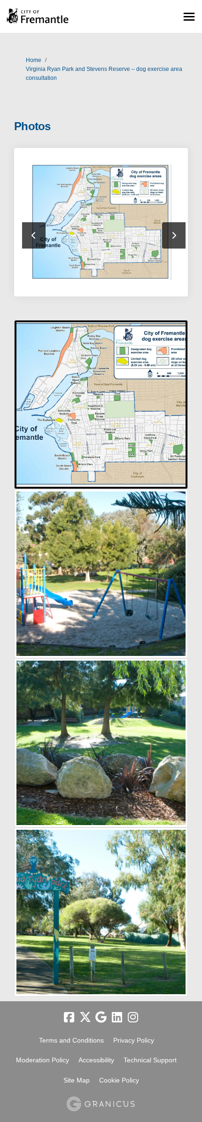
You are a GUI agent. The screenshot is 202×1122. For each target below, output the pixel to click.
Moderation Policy (42, 1060)
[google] (101, 1017)
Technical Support (150, 1060)
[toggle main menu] (189, 16)
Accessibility (96, 1060)
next (174, 235)
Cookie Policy (119, 1080)
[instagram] (133, 1017)
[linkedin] (117, 1017)
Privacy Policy (133, 1040)
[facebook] (69, 1017)
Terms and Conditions (71, 1040)
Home (33, 60)
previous (34, 235)
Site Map (76, 1080)
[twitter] (85, 1017)
